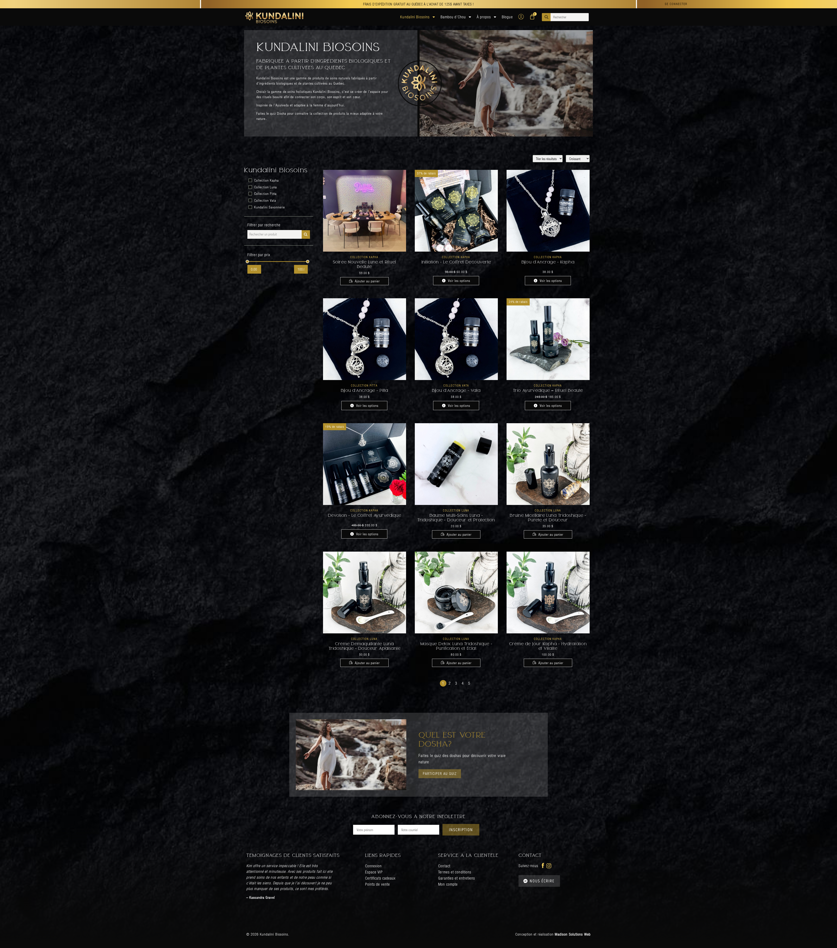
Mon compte (448, 884)
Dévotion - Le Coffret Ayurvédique (364, 516)
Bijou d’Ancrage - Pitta (364, 391)
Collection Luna (456, 510)
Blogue (507, 17)
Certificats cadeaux (380, 878)
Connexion (373, 866)
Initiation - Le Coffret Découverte (456, 262)
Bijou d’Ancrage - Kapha (548, 262)
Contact (444, 866)
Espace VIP (374, 872)
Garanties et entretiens (456, 878)
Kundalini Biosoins (415, 17)
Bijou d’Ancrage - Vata (456, 391)
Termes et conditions (454, 872)
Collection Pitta (364, 385)
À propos (484, 17)
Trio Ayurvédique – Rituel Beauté (548, 391)
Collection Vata (456, 385)
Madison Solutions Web (573, 934)
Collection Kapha (364, 257)
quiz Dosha (278, 113)
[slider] (247, 261)
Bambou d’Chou (453, 17)
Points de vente (377, 884)
